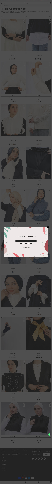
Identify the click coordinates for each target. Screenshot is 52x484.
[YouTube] (31, 243)
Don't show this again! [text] (26, 247)
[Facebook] (21, 243)
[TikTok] (26, 243)
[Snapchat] (28, 243)
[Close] (48, 227)
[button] (49, 434)
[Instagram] (23, 243)
